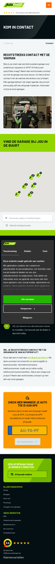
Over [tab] (45, 251)
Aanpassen (25, 308)
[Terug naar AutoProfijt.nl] (14, 4)
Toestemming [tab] (10, 251)
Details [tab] (27, 251)
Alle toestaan (27, 299)
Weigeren (27, 317)
